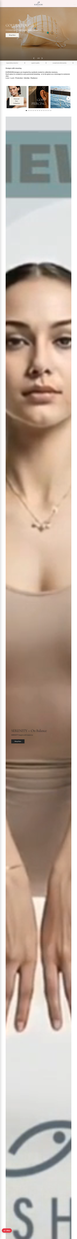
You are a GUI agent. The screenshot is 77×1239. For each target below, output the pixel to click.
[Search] (67, 3)
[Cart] (74, 3)
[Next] (68, 98)
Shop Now (20, 36)
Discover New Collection (16, 101)
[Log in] (71, 3)
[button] (34, 58)
